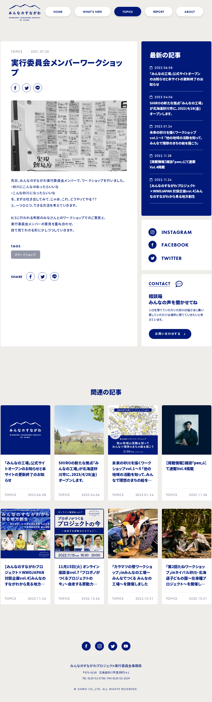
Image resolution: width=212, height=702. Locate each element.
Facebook (15, 87)
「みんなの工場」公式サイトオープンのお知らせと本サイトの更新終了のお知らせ (176, 79)
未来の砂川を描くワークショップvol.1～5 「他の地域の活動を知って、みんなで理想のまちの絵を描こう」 (176, 137)
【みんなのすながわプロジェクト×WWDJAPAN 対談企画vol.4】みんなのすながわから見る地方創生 (176, 191)
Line (37, 87)
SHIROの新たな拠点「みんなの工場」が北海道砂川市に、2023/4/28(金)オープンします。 (176, 108)
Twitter (26, 87)
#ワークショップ (25, 255)
